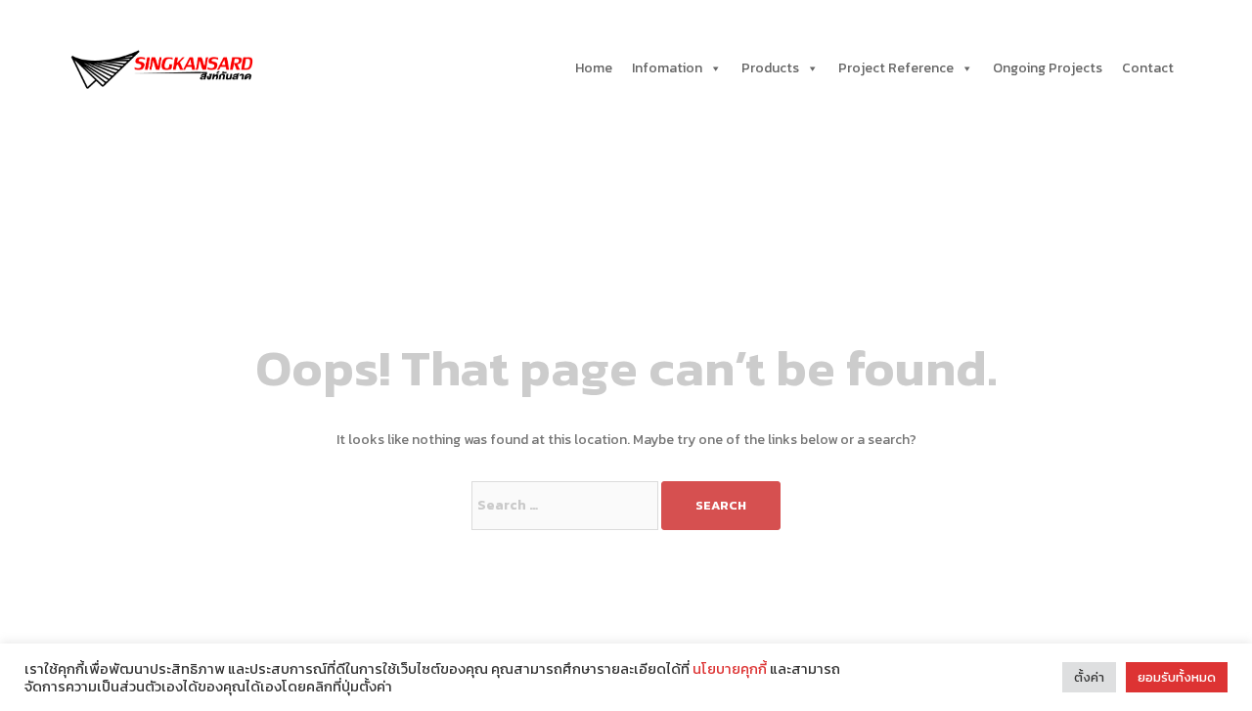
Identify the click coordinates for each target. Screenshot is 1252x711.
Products (770, 68)
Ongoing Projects (1047, 68)
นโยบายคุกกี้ (730, 669)
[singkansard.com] (161, 67)
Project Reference (896, 68)
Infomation (667, 68)
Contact (1148, 68)
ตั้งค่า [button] (1089, 677)
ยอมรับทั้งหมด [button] (1177, 677)
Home (593, 68)
